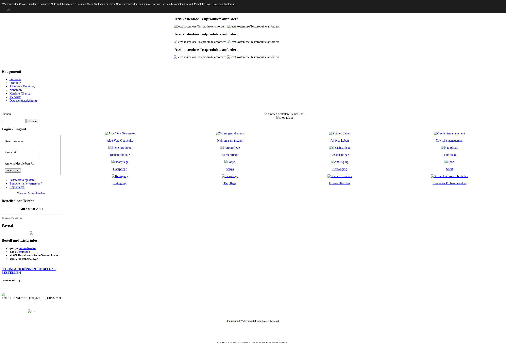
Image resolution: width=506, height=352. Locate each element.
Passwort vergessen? (22, 180)
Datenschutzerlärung (224, 4)
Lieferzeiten (23, 251)
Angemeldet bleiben (17, 163)
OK (8, 9)
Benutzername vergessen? (25, 183)
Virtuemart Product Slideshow (31, 193)
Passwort (10, 152)
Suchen (6, 114)
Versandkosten (27, 248)
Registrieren (17, 187)
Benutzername (14, 141)
